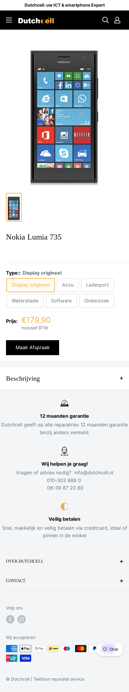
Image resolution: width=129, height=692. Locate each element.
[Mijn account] (117, 20)
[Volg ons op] (10, 619)
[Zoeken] (105, 20)
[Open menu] (9, 20)
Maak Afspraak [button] (33, 347)
